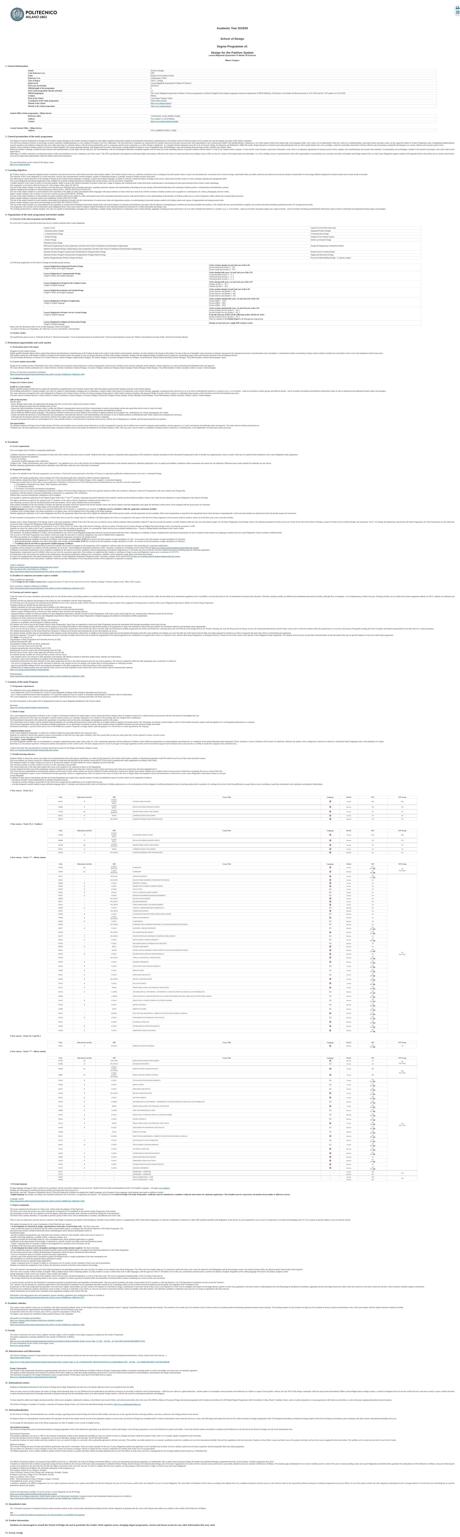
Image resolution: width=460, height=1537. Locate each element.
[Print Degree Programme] (458, 8)
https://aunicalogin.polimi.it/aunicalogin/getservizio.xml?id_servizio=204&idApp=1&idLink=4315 (47, 588)
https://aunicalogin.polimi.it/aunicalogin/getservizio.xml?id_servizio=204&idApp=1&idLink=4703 (47, 1498)
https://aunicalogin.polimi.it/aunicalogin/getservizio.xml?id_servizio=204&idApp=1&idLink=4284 (47, 676)
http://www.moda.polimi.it (161, 106)
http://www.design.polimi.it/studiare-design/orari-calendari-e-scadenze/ (36, 1320)
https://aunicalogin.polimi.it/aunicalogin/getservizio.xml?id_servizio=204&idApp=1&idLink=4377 (47, 1297)
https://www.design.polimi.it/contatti (164, 121)
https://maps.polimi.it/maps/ (20, 1358)
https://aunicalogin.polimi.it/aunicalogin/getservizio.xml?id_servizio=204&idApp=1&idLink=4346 (47, 1201)
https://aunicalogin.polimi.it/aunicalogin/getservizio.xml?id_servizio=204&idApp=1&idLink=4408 (47, 1325)
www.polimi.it (164, 1188)
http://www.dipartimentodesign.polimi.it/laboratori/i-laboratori (33, 1377)
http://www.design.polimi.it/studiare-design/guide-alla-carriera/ (33, 1494)
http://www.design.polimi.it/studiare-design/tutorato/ (29, 670)
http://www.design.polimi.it (161, 103)
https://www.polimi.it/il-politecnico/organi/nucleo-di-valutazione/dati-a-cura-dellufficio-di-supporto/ (47, 1515)
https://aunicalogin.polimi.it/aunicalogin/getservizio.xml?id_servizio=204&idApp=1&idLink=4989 (47, 571)
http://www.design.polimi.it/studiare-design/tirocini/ (29, 707)
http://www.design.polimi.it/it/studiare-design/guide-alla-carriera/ (34, 567)
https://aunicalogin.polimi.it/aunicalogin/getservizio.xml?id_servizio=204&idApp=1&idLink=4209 (47, 374)
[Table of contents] (458, 12)
